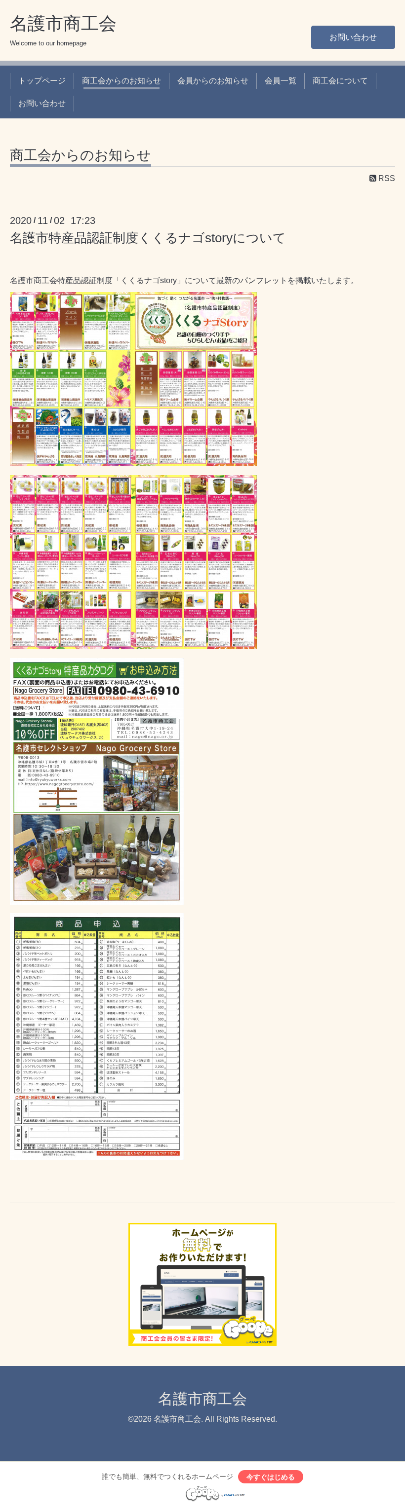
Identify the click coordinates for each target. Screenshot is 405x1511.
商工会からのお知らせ (121, 80)
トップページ (42, 80)
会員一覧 (280, 80)
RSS (385, 178)
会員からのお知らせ (212, 80)
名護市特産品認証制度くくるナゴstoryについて (148, 237)
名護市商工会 (63, 23)
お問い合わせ (353, 37)
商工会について (340, 80)
